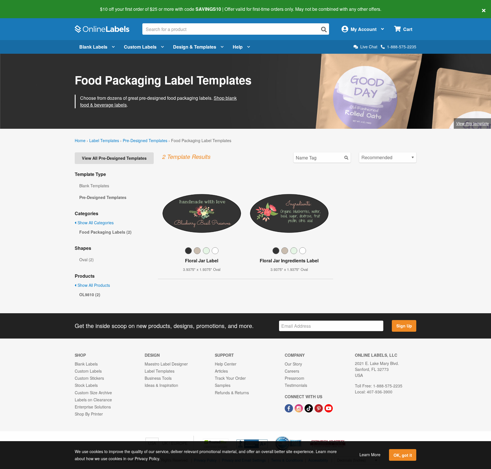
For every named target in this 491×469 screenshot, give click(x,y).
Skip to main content (20, 5)
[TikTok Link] (309, 407)
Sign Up (404, 326)
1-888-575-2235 (401, 46)
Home (80, 140)
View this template (472, 123)
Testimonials (296, 385)
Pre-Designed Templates (145, 140)
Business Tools (158, 378)
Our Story (293, 364)
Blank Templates (94, 185)
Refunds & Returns (232, 392)
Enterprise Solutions (93, 407)
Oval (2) (86, 259)
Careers (292, 371)
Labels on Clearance (93, 399)
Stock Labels (86, 385)
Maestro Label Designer (166, 364)
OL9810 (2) (89, 294)
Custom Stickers (89, 378)
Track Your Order (230, 378)
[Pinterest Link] (319, 407)
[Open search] (324, 29)
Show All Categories (95, 222)
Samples (222, 385)
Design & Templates (194, 46)
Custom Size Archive (93, 392)
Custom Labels (140, 46)
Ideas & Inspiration (161, 385)
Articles (221, 371)
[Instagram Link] (299, 407)
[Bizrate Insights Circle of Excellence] (299, 436)
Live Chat (368, 47)
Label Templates (104, 140)
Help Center (225, 364)
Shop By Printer (89, 414)
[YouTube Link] (328, 407)
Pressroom (294, 378)
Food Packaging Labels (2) (105, 232)
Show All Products (93, 285)
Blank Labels (93, 46)
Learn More (369, 454)
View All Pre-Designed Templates (114, 158)
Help (238, 46)
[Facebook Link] (289, 407)
